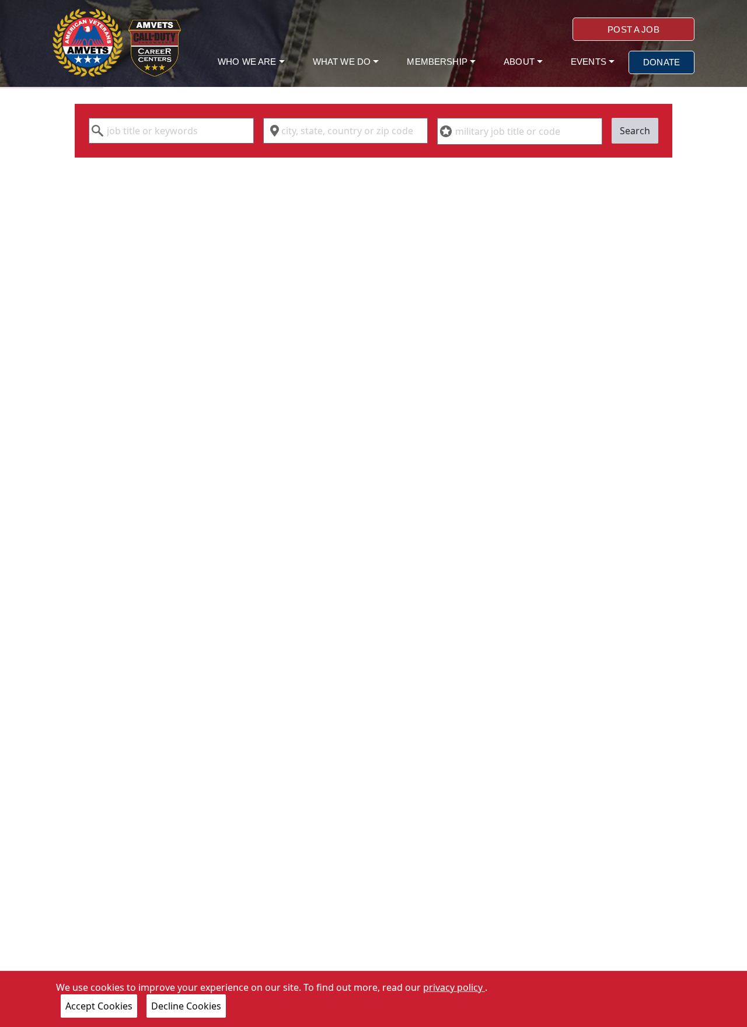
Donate (661, 62)
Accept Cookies (98, 1006)
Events (590, 62)
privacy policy (454, 987)
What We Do (343, 62)
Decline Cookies (186, 1006)
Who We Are (248, 62)
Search (635, 130)
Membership (438, 62)
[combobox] (171, 131)
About (520, 62)
